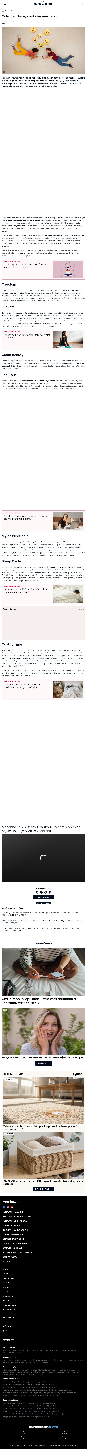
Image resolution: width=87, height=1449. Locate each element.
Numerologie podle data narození (62, 1350)
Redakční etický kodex (13, 1239)
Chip (5, 1331)
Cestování (48, 1350)
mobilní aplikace (43, 903)
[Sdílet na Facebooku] (37, 892)
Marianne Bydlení (42, 1189)
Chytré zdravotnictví (70, 1360)
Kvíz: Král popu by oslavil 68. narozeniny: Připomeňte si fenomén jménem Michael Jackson (29, 1384)
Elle (5, 1322)
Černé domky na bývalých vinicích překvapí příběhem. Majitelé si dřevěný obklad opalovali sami (31, 1395)
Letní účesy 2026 (30, 1362)
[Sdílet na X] (41, 892)
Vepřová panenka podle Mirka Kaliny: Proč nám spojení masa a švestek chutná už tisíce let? (29, 1387)
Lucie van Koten (8, 21)
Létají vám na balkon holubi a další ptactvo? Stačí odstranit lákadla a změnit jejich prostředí (29, 1406)
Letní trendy (10, 1352)
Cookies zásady (10, 1257)
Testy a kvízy (29, 1350)
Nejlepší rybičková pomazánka (57, 1372)
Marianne (64, 1431)
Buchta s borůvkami (21, 1374)
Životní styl (11, 10)
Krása (5, 1274)
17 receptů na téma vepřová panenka (67, 1370)
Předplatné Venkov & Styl (15, 1221)
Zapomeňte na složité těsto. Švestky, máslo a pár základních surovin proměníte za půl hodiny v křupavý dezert (35, 1414)
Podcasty (7, 1301)
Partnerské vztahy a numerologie (44, 1360)
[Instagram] (8, 1207)
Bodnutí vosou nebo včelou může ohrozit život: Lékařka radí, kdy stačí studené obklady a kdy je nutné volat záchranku (37, 1390)
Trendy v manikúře (8, 1360)
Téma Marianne (10, 1305)
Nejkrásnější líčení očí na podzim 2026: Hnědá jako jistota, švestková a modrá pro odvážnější (30, 1408)
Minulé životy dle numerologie (24, 1360)
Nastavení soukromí (12, 1248)
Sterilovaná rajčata (8, 1372)
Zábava (6, 1283)
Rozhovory (8, 1287)
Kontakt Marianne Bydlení (15, 1230)
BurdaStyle (64, 1436)
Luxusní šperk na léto (43, 1362)
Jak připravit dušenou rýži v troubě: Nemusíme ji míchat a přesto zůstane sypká (26, 1417)
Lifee (5, 1335)
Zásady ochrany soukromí (15, 1244)
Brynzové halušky (8, 1374)
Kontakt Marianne (11, 1226)
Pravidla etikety (7, 1350)
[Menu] (5, 3)
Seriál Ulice (58, 1360)
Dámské (64, 1434)
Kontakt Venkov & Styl (13, 1235)
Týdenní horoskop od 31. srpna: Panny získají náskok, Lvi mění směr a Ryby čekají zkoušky (29, 1403)
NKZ (22, 1436)
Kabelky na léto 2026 (17, 1362)
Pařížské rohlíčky (41, 1372)
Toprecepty (8, 1340)
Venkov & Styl (9, 1310)
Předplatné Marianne (13, 1212)
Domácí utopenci (73, 1372)
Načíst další (43, 1063)
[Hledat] (82, 3)
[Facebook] (4, 1207)
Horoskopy (8, 1296)
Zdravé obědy (20, 1352)
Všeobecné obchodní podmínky (17, 1253)
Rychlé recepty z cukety (35, 1374)
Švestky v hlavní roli (22, 1370)
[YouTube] (12, 1207)
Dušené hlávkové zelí (9, 1370)
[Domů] (43, 3)
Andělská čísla (39, 1350)
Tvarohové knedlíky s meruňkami (25, 1372)
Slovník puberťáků (18, 1350)
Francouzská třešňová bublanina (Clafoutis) (42, 1370)
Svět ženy (7, 1326)
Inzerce (6, 1262)
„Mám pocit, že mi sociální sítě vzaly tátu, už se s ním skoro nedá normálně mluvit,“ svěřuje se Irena (32, 1411)
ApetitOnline (9, 1317)
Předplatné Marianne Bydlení (17, 1217)
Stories (6, 1292)
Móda (5, 1269)
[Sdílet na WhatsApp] (50, 892)
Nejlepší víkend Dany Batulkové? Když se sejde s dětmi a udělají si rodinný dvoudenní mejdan (30, 1382)
